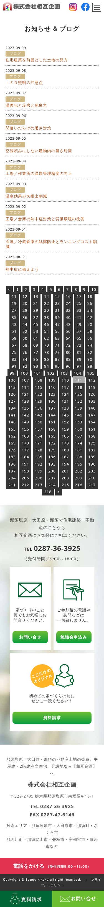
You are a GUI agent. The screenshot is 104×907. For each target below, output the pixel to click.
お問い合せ (30, 637)
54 (46, 331)
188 (78, 456)
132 (78, 401)
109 (52, 380)
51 (14, 331)
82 (89, 352)
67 (14, 345)
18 (89, 296)
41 (79, 317)
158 (52, 429)
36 (24, 317)
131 (65, 401)
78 (46, 352)
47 (57, 324)
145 (65, 415)
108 (38, 380)
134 (12, 408)
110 (65, 380)
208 (65, 478)
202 (78, 471)
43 (14, 324)
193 (52, 464)
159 (65, 429)
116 (52, 387)
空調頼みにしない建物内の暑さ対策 (39, 150)
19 (14, 303)
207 (52, 478)
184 (25, 456)
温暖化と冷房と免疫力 (26, 105)
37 (35, 317)
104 (77, 373)
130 (52, 401)
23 (57, 303)
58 (89, 331)
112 (92, 380)
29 (35, 310)
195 (78, 464)
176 (12, 450)
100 (24, 373)
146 (78, 415)
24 (68, 303)
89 (79, 359)
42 (89, 317)
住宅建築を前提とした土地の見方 (37, 59)
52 (24, 331)
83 (14, 359)
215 (65, 484)
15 (57, 296)
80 (68, 352)
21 (35, 303)
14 (46, 296)
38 (46, 317)
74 (89, 345)
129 (38, 401)
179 (52, 450)
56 (68, 331)
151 (52, 422)
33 (79, 310)
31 (57, 310)
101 (37, 373)
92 (24, 366)
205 (25, 478)
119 (92, 387)
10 (93, 289)
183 (12, 456)
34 (89, 310)
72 (68, 345)
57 (79, 331)
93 (35, 366)
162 (12, 436)
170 (25, 443)
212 (25, 484)
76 (24, 352)
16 (68, 296)
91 (14, 366)
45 (35, 324)
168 (92, 436)
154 (92, 422)
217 (92, 484)
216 (78, 484)
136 (38, 408)
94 (46, 366)
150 (38, 422)
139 (78, 408)
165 (52, 436)
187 (65, 456)
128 (25, 401)
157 (38, 429)
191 (25, 464)
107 (25, 380)
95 (57, 366)
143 (38, 415)
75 (14, 352)
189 (92, 456)
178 (38, 450)
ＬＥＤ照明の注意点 (24, 82)
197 (12, 471)
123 (52, 394)
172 (52, 443)
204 (12, 478)
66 (89, 338)
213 (38, 484)
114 (25, 387)
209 (78, 478)
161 (92, 429)
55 (57, 331)
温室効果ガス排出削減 (26, 196)
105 (91, 373)
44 (24, 324)
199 (38, 471)
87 (57, 359)
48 (68, 324)
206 (38, 478)
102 (51, 373)
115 (38, 387)
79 (57, 352)
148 (12, 422)
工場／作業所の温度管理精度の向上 (39, 173)
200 (52, 471)
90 (89, 359)
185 (38, 456)
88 (68, 359)
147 (92, 415)
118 (78, 387)
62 (46, 338)
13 (35, 296)
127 (12, 401)
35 (14, 317)
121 (25, 394)
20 (24, 303)
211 (12, 484)
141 (12, 415)
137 (52, 408)
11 (14, 296)
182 (92, 450)
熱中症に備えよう (22, 269)
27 (14, 310)
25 (79, 303)
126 (92, 394)
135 (25, 408)
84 (24, 359)
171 (38, 443)
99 (12, 373)
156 (25, 429)
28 (24, 310)
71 (57, 345)
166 (65, 436)
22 (46, 303)
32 (68, 310)
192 (38, 464)
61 (35, 338)
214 (52, 484)
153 (78, 422)
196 (92, 464)
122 (38, 394)
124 (65, 394)
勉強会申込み (73, 637)
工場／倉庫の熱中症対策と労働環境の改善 (45, 218)
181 (78, 450)
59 (14, 338)
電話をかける (52, 866)
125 (78, 394)
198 (25, 471)
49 (79, 324)
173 (65, 443)
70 (46, 345)
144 (52, 415)
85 (35, 359)
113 (12, 387)
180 (65, 450)
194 (65, 464)
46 (46, 324)
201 (65, 471)
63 (57, 338)
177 (25, 450)
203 (92, 471)
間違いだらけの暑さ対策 (28, 128)
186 (52, 456)
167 (78, 436)
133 (92, 401)
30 (46, 310)
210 (92, 478)
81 (79, 352)
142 (25, 415)
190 (12, 464)
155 (12, 429)
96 (68, 366)
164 (38, 436)
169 (12, 443)
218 (48, 491)
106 (12, 380)
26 (89, 303)
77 (35, 352)
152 (65, 422)
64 (68, 338)
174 (78, 443)
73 (79, 345)
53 (35, 331)
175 (92, 443)
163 (25, 436)
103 (64, 373)
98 (89, 366)
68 (24, 345)
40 (68, 317)
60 (24, 338)
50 (89, 324)
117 (65, 387)
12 (24, 296)
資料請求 (52, 718)
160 (78, 429)
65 (79, 338)
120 (12, 394)
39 (57, 317)
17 (79, 296)
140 (92, 408)
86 (46, 359)
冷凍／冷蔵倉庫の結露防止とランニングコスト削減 (51, 244)
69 (35, 345)
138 (65, 408)
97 (79, 366)
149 (25, 422)
